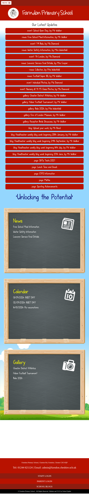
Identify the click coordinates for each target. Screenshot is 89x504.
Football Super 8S (40, 76)
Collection (39, 69)
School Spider (66, 491)
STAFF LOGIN (44, 476)
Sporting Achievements (47, 186)
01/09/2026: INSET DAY (24, 297)
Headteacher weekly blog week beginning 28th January (40, 134)
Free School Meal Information (41, 37)
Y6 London (39, 56)
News (17, 220)
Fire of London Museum (41, 115)
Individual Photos (40, 82)
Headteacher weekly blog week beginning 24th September (40, 141)
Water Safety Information (39, 50)
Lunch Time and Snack (47, 167)
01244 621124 (25, 467)
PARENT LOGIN (44, 481)
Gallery (19, 362)
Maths (47, 180)
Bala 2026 (39, 108)
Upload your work (41, 128)
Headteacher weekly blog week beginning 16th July (40, 147)
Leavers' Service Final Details (40, 63)
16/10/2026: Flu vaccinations (25, 307)
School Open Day (40, 30)
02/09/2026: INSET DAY (24, 302)
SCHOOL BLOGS (44, 486)
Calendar (20, 291)
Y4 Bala (39, 43)
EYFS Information (47, 173)
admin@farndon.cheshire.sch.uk (59, 467)
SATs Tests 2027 (47, 160)
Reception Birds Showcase (41, 121)
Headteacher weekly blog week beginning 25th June (40, 154)
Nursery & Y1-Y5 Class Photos (40, 89)
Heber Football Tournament (41, 102)
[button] (6, 3)
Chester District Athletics (41, 95)
